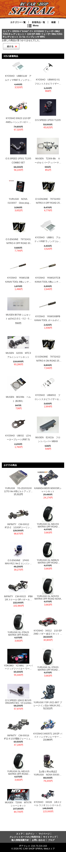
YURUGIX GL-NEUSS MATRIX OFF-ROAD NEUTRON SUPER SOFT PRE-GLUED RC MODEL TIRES (47, 525)
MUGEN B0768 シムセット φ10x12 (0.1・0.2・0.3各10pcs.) (18, 317)
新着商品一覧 (38, 22)
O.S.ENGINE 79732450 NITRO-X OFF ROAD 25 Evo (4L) (48, 201)
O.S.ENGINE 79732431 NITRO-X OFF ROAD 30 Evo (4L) (19, 241)
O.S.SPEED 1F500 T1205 (48, 120)
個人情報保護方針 (20, 840)
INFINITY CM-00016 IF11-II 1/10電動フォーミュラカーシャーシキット (18, 737)
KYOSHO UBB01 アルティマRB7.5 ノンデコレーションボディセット (47, 240)
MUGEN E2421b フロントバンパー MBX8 (47, 439)
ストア (6, 31)
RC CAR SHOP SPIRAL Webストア (37, 848)
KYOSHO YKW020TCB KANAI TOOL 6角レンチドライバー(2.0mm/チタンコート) (48, 280)
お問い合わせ (38, 840)
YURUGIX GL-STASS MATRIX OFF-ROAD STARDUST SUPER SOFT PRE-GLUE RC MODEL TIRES (48, 668)
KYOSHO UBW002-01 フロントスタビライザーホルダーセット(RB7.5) (48, 82)
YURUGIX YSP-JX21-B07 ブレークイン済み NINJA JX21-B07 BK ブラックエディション (48, 704)
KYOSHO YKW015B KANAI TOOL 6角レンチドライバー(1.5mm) (18, 280)
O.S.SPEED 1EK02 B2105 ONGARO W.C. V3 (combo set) (18, 701)
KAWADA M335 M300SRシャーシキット (47, 490)
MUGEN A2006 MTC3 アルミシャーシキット (18, 355)
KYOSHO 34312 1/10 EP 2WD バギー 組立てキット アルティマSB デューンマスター (48, 632)
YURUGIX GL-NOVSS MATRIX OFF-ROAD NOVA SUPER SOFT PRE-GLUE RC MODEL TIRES (47, 597)
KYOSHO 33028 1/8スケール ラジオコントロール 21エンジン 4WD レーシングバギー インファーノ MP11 (48, 804)
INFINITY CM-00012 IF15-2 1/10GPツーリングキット (18, 526)
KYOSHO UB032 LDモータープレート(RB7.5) (18, 437)
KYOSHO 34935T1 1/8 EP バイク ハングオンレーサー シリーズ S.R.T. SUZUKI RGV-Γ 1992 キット (47, 735)
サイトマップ (49, 837)
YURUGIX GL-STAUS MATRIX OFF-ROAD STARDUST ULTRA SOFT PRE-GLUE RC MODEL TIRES (18, 633)
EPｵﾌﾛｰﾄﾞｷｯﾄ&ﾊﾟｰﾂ (21, 31)
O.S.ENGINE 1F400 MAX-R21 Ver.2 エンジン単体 (18, 562)
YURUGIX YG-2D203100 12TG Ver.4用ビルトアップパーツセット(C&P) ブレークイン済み (18, 490)
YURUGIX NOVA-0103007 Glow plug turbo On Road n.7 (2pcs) (18, 201)
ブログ (51, 840)
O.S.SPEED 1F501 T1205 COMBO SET (18, 160)
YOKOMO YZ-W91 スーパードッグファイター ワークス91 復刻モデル (18, 667)
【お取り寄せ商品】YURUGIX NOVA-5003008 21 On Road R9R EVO (48, 773)
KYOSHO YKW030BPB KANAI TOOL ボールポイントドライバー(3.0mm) (47, 319)
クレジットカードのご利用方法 (25, 837)
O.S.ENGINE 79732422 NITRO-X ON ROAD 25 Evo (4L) (48, 359)
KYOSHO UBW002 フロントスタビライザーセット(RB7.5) (48, 397)
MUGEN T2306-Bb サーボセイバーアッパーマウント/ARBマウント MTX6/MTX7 (48, 161)
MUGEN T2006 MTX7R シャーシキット (18, 804)
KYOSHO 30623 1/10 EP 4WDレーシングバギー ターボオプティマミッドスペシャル (18, 120)
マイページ (44, 833)
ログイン (30, 833)
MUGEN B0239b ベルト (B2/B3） (18, 399)
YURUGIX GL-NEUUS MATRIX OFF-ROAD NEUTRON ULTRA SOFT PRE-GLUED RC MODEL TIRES (18, 772)
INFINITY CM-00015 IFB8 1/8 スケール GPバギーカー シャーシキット (18, 598)
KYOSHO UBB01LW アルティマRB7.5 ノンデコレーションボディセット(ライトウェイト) (18, 78)
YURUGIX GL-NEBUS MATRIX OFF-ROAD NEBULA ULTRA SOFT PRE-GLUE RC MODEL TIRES (48, 561)
